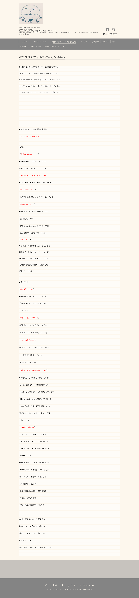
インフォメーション (40, 42)
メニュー (105, 42)
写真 (113, 42)
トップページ (25, 42)
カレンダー (85, 42)
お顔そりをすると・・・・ (54, 46)
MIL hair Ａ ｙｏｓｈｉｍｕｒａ (69, 585)
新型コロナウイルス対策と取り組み (64, 42)
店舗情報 (95, 42)
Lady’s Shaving (35, 46)
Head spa (23, 46)
